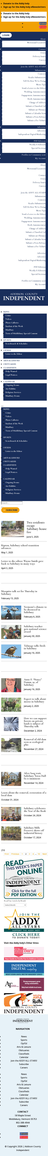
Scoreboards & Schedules (16, 343)
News (24, 1036)
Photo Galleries (12, 322)
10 (39, 854)
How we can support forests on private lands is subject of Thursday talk (35, 722)
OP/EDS (7, 350)
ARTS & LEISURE (11, 360)
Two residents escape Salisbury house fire (37, 527)
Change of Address (37, 102)
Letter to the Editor (13, 354)
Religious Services (13, 392)
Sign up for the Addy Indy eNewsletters (24, 6)
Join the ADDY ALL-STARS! (33, 66)
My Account (40, 158)
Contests (42, 73)
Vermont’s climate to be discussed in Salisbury (35, 609)
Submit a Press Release (36, 117)
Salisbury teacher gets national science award (35, 629)
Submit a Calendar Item (35, 113)
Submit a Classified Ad (36, 106)
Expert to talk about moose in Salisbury (35, 700)
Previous (15, 854)
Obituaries (24, 1050)
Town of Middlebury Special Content (21, 333)
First (7, 854)
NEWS (6, 312)
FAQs (43, 52)
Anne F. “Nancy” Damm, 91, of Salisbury (33, 682)
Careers (42, 60)
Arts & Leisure (24, 1046)
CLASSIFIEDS (9, 367)
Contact (42, 49)
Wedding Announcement (35, 91)
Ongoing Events (12, 385)
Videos (8, 319)
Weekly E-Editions (37, 144)
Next (44, 854)
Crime (8, 315)
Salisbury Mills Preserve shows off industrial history (34, 830)
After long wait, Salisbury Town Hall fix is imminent (35, 776)
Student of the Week (14, 326)
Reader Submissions (37, 77)
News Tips (41, 84)
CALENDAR (9, 381)
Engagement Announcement (34, 95)
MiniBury (9, 329)
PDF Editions (40, 141)
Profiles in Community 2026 (34, 154)
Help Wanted (11, 371)
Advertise (41, 127)
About (43, 39)
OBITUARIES (9, 364)
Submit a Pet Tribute (36, 120)
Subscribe (24, 1064)
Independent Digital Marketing (32, 134)
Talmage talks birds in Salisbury (34, 647)
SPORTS (7, 340)
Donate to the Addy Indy (16, 3)
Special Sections (38, 148)
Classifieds (24, 1053)
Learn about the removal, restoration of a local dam (23, 794)
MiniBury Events (12, 396)
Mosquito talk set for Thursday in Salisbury (19, 593)
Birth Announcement (37, 99)
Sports (24, 1039)
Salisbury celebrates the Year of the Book (35, 810)
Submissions (40, 70)
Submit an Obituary (37, 109)
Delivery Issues (39, 56)
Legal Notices (11, 375)
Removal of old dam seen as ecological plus (35, 742)
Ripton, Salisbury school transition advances (20, 547)
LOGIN (5, 35)
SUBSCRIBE (11, 510)
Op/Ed (24, 1043)
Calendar (23, 1057)
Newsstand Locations (36, 42)
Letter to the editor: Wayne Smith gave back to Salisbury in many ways (22, 562)
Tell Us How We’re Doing (34, 81)
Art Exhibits (10, 388)
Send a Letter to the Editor (34, 88)
